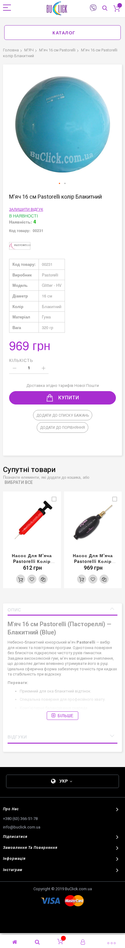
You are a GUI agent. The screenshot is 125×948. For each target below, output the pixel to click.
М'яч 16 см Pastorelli (57, 50)
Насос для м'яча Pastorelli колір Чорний (93, 561)
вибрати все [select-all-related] (19, 482)
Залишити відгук (26, 209)
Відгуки (17, 737)
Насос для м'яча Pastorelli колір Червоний (32, 561)
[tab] (62, 609)
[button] (59, 183)
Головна (11, 50)
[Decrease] (14, 368)
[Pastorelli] (19, 246)
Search (105, 8)
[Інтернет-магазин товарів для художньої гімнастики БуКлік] (58, 8)
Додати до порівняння (62, 427)
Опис (14, 609)
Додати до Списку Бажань (62, 415)
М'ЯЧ (29, 50)
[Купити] (20, 579)
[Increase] (43, 368)
